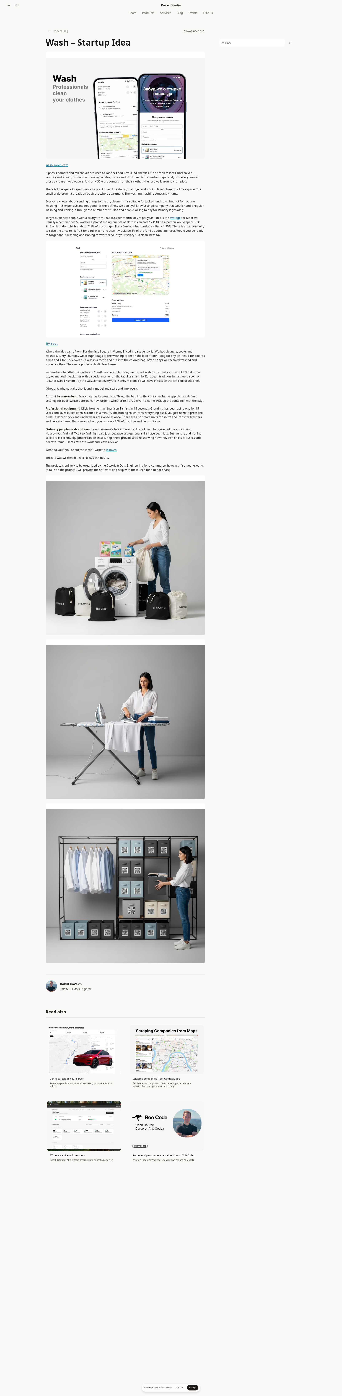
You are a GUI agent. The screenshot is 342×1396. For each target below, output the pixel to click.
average (175, 218)
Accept (192, 1387)
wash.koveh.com (57, 165)
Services (165, 13)
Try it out (52, 344)
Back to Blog (60, 31)
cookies (157, 1387)
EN (17, 5)
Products (148, 13)
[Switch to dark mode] (9, 5)
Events (193, 13)
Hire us (208, 13)
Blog (180, 13)
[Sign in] (333, 5)
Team (132, 13)
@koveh (111, 450)
